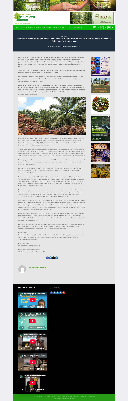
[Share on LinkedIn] (56, 257)
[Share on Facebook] (47, 257)
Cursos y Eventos (59, 27)
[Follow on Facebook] (98, 27)
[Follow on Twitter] (105, 27)
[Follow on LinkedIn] (108, 27)
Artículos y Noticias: (33, 27)
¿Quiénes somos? (19, 27)
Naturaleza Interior (73, 46)
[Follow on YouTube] (112, 27)
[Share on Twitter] (50, 257)
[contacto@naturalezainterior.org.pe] (94, 27)
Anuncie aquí (78, 27)
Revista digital (47, 27)
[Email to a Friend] (53, 257)
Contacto (69, 27)
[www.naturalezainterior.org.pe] (24, 18)
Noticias (64, 36)
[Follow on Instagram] (102, 27)
